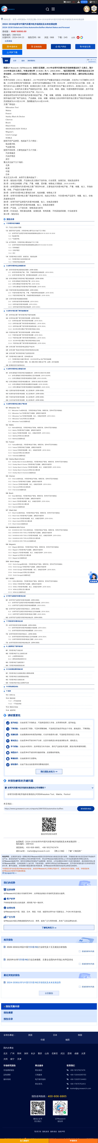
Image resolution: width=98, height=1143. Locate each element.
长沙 (33, 1053)
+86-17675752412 (78, 1084)
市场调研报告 (8, 1070)
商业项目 (38, 1070)
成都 (76, 1053)
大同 (5, 1059)
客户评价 (62, 46)
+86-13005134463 (78, 1079)
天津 (19, 1059)
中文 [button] (93, 2)
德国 (67, 1039)
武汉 (63, 1053)
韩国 (80, 1035)
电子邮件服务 (40, 1079)
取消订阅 (37, 1131)
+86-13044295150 (78, 1075)
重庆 (40, 1053)
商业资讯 (38, 1084)
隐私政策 (45, 1131)
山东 (47, 1053)
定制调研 (7, 1075)
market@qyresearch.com (38, 851)
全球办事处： (10, 1035)
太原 (83, 1053)
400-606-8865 (57, 1096)
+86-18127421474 (77, 1070)
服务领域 (7, 1079)
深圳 (26, 1053)
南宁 (12, 1059)
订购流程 (77, 851)
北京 (5, 1053)
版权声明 (61, 1131)
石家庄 (55, 1053)
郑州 (19, 1053)
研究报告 (21, 19)
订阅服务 (38, 1075)
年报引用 (86, 46)
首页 (14, 19)
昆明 (70, 1053)
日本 (55, 1035)
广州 (12, 1053)
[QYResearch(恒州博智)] (8, 11)
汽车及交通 (31, 19)
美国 (30, 1035)
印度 (43, 1039)
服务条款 (53, 1131)
